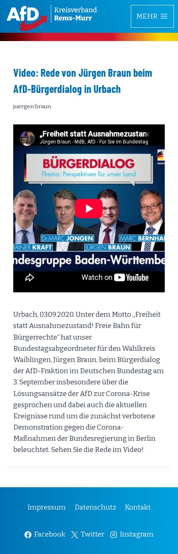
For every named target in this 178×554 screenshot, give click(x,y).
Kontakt (138, 507)
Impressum (46, 507)
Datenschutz (95, 507)
